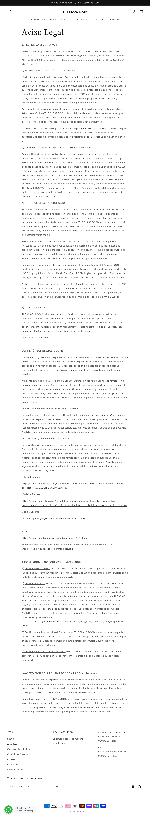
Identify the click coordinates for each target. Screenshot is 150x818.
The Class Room (116, 732)
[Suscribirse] (56, 786)
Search (10, 738)
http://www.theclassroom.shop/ (72, 98)
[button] (10, 12)
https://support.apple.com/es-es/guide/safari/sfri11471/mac (55, 537)
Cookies (11, 759)
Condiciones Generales (18, 754)
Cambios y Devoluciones (19, 749)
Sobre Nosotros (15, 769)
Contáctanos (13, 764)
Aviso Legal (12, 744)
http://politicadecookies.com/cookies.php (50, 548)
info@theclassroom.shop (93, 217)
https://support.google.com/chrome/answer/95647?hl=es (54, 518)
